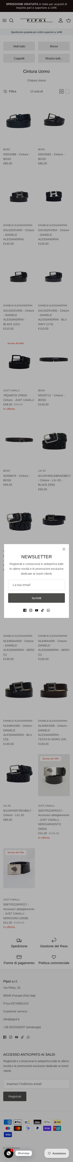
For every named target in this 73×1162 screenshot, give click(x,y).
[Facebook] (24, 610)
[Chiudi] (63, 549)
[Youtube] (36, 610)
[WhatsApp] (48, 610)
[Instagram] (30, 610)
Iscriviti (36, 598)
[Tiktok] (42, 610)
